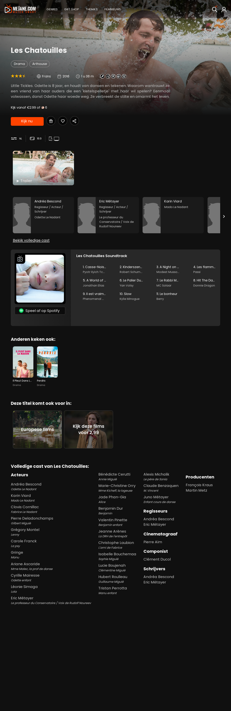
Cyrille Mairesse (25, 577)
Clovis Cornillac (25, 509)
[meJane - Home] (20, 9)
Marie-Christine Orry (117, 488)
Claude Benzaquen (160, 488)
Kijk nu (26, 121)
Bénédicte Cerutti (114, 476)
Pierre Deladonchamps (32, 520)
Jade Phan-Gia (112, 499)
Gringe (17, 554)
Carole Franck (24, 543)
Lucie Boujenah (112, 567)
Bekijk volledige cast (31, 240)
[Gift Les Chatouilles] (50, 120)
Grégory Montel (25, 532)
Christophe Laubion (116, 545)
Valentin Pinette (112, 522)
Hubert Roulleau (112, 579)
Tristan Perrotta (112, 590)
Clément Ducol (157, 559)
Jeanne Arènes (112, 533)
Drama (19, 64)
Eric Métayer (51, 600)
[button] (52, 9)
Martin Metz (196, 490)
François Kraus (199, 484)
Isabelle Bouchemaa (117, 556)
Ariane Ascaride (32, 566)
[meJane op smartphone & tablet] (51, 139)
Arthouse (39, 64)
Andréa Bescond (26, 486)
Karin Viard (22, 498)
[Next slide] (224, 216)
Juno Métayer (159, 499)
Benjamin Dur (110, 510)
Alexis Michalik (156, 476)
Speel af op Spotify (42, 310)
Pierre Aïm (152, 541)
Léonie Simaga (24, 589)
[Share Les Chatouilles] (74, 120)
